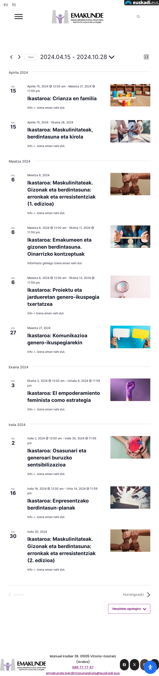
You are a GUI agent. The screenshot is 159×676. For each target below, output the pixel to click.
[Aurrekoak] (11, 57)
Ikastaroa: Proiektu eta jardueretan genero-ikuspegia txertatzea (63, 297)
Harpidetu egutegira (126, 608)
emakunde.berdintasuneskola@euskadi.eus (83, 673)
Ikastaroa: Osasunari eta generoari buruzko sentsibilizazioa (56, 458)
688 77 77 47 (83, 667)
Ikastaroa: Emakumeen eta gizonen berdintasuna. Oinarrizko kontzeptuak (59, 247)
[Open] (18, 16)
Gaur (31, 57)
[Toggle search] (138, 16)
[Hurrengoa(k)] (19, 57)
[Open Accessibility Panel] (150, 667)
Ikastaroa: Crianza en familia (62, 98)
